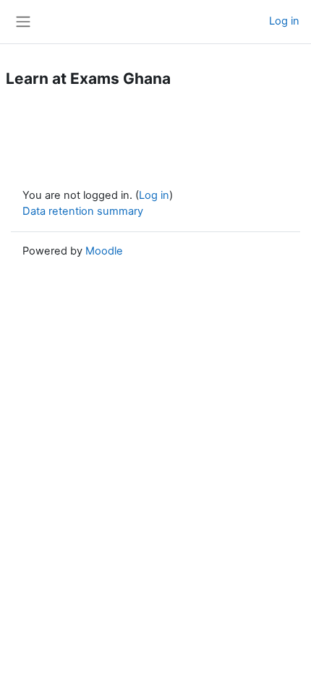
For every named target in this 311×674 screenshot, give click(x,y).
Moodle (104, 250)
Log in (284, 20)
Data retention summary (82, 211)
